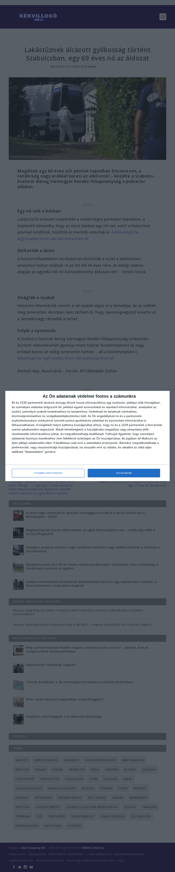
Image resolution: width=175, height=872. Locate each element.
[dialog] (87, 436)
